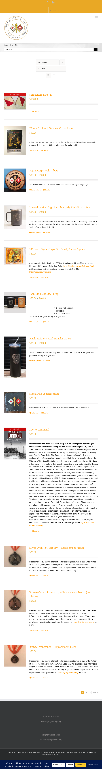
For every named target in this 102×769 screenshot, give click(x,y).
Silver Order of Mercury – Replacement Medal (56, 547)
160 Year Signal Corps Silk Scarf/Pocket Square (57, 249)
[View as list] (53, 75)
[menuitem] (45, 10)
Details (36, 111)
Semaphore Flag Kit (40, 94)
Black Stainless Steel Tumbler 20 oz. (50, 338)
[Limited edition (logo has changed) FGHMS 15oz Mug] (15, 217)
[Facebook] (47, 2)
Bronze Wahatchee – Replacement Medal (53, 646)
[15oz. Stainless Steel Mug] (15, 302)
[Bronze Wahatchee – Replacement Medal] (15, 656)
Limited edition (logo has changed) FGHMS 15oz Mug (60, 207)
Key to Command (39, 429)
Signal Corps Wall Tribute (43, 170)
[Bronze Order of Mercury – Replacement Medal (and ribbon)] (15, 601)
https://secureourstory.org (40, 272)
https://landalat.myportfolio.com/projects (80, 266)
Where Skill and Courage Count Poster (51, 128)
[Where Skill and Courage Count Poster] (15, 140)
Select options (36, 190)
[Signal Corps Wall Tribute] (15, 180)
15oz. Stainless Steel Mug (43, 293)
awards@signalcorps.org (84, 622)
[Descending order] (62, 62)
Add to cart (34, 150)
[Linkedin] (53, 2)
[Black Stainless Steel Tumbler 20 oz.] (15, 357)
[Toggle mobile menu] (96, 17)
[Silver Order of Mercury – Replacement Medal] (15, 556)
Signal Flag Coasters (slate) (44, 393)
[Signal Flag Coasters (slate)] (15, 402)
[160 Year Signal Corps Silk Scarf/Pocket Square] (15, 256)
